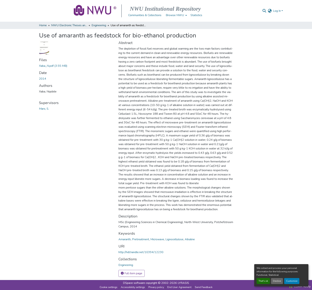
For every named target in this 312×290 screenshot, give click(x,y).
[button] (95, 11)
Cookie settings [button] (108, 287)
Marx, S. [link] (44, 109)
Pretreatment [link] (140, 239)
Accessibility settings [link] (133, 287)
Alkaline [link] (190, 239)
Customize (291, 281)
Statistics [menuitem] (196, 15)
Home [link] (43, 25)
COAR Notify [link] (302, 287)
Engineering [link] (99, 25)
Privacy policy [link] (156, 287)
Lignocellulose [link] (174, 239)
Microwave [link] (157, 239)
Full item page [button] (133, 273)
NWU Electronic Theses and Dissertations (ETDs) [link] (69, 25)
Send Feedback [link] (204, 287)
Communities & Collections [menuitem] (144, 15)
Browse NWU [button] (175, 15)
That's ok (263, 281)
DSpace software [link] (134, 283)
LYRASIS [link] (183, 283)
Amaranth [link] (124, 239)
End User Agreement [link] (179, 287)
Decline (277, 281)
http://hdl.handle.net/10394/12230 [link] (140, 252)
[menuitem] (176, 15)
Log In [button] (277, 11)
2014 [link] (42, 79)
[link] (76, 66)
